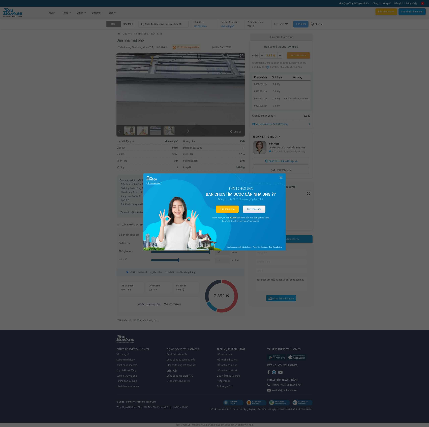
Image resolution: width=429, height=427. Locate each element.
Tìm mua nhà (227, 209)
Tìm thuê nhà (254, 209)
